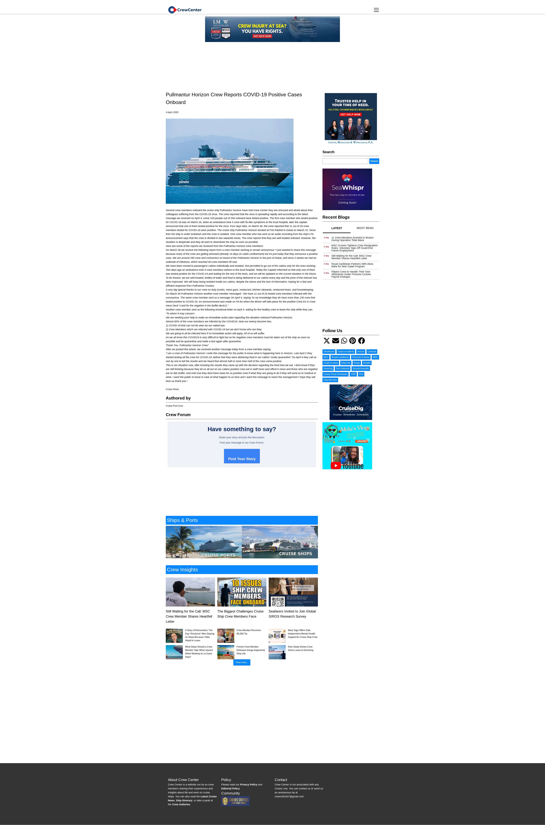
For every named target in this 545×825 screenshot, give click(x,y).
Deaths (366, 363)
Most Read (365, 228)
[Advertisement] (272, 64)
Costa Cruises (331, 363)
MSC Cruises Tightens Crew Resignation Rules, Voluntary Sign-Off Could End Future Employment (354, 248)
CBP (353, 374)
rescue (360, 351)
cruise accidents (346, 351)
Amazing (328, 368)
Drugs (357, 363)
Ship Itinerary (330, 380)
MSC (375, 357)
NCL (326, 357)
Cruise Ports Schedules (335, 374)
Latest (336, 228)
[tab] (336, 228)
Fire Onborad (342, 368)
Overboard (329, 351)
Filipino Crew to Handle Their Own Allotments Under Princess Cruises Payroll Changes (351, 274)
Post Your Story (242, 459)
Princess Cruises (360, 357)
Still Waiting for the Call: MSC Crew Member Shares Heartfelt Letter (351, 257)
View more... (242, 662)
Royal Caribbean (340, 357)
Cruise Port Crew (174, 406)
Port (361, 374)
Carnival (372, 351)
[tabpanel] (350, 257)
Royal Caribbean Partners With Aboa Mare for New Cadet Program (352, 265)
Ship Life (345, 363)
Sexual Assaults (361, 368)
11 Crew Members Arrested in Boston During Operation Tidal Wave (352, 239)
